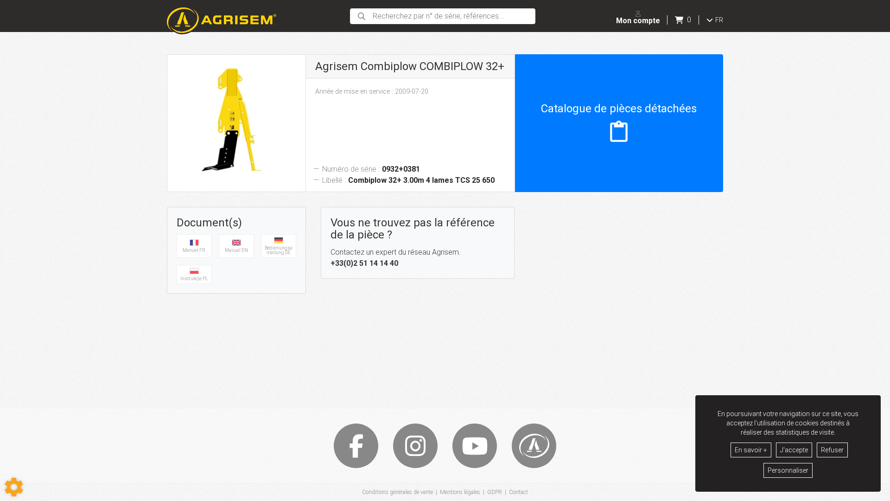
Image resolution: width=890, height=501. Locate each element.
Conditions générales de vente (397, 492)
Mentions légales (460, 492)
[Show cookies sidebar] (14, 487)
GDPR (494, 492)
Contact (518, 492)
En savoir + (751, 450)
